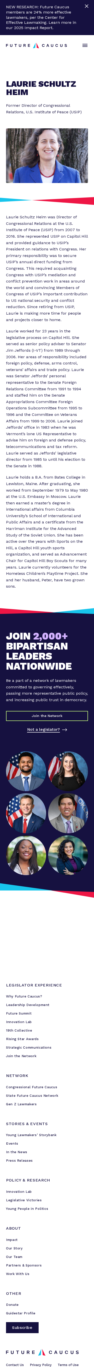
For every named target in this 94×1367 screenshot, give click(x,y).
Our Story (14, 1248)
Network (17, 1075)
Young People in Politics (27, 1209)
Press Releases (19, 1160)
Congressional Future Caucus (31, 1087)
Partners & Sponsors (24, 1265)
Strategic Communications (28, 1047)
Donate (12, 1305)
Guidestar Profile (21, 1313)
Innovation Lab (19, 1022)
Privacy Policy (41, 1365)
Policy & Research (28, 1180)
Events (12, 1143)
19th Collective (19, 1030)
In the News (16, 1152)
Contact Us (15, 1365)
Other (13, 1293)
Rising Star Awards (22, 1039)
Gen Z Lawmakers (21, 1104)
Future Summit (19, 1013)
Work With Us (18, 1274)
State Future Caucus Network (32, 1096)
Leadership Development (28, 1005)
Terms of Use (68, 1365)
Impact (12, 1240)
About (13, 1228)
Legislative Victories (24, 1200)
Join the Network (21, 1056)
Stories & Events (27, 1123)
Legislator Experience (34, 985)
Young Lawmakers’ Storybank (31, 1135)
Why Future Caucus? (24, 996)
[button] (84, 46)
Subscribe (22, 1327)
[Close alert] (87, 17)
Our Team (14, 1257)
